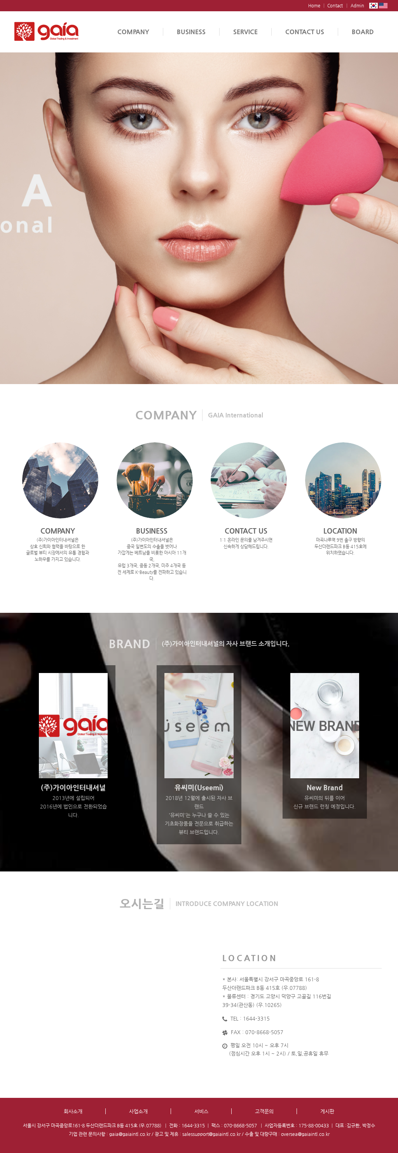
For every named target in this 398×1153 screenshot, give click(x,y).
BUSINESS (191, 31)
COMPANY (133, 31)
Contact (335, 5)
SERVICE (245, 31)
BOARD (363, 31)
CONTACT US (304, 31)
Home (314, 5)
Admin (357, 5)
